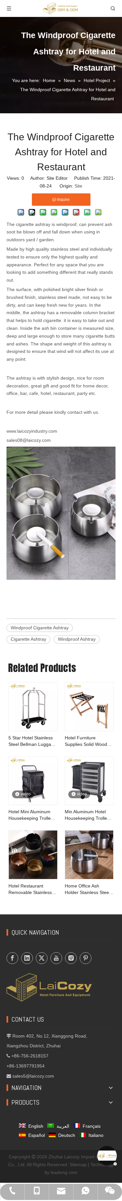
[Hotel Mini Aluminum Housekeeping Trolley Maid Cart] (33, 780)
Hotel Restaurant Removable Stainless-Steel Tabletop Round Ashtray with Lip (30, 889)
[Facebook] (12, 958)
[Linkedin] (27, 958)
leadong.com (64, 1172)
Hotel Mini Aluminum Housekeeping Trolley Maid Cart (30, 815)
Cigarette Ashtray (28, 639)
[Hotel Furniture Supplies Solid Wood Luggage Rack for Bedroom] (89, 706)
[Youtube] (56, 958)
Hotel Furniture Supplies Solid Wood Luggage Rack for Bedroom (86, 741)
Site (78, 186)
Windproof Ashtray (77, 639)
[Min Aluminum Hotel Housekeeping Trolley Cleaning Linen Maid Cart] (89, 780)
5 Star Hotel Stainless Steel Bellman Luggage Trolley (32, 741)
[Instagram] (71, 958)
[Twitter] (41, 958)
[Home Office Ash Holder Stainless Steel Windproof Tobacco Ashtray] (89, 854)
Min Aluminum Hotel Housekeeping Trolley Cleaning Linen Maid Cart (87, 815)
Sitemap (78, 1164)
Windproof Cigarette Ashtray (40, 627)
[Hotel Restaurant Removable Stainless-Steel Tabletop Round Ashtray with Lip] (33, 854)
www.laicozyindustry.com (32, 431)
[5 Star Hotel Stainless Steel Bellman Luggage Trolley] (33, 706)
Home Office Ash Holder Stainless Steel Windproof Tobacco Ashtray (87, 889)
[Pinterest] (85, 958)
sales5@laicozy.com (33, 1076)
